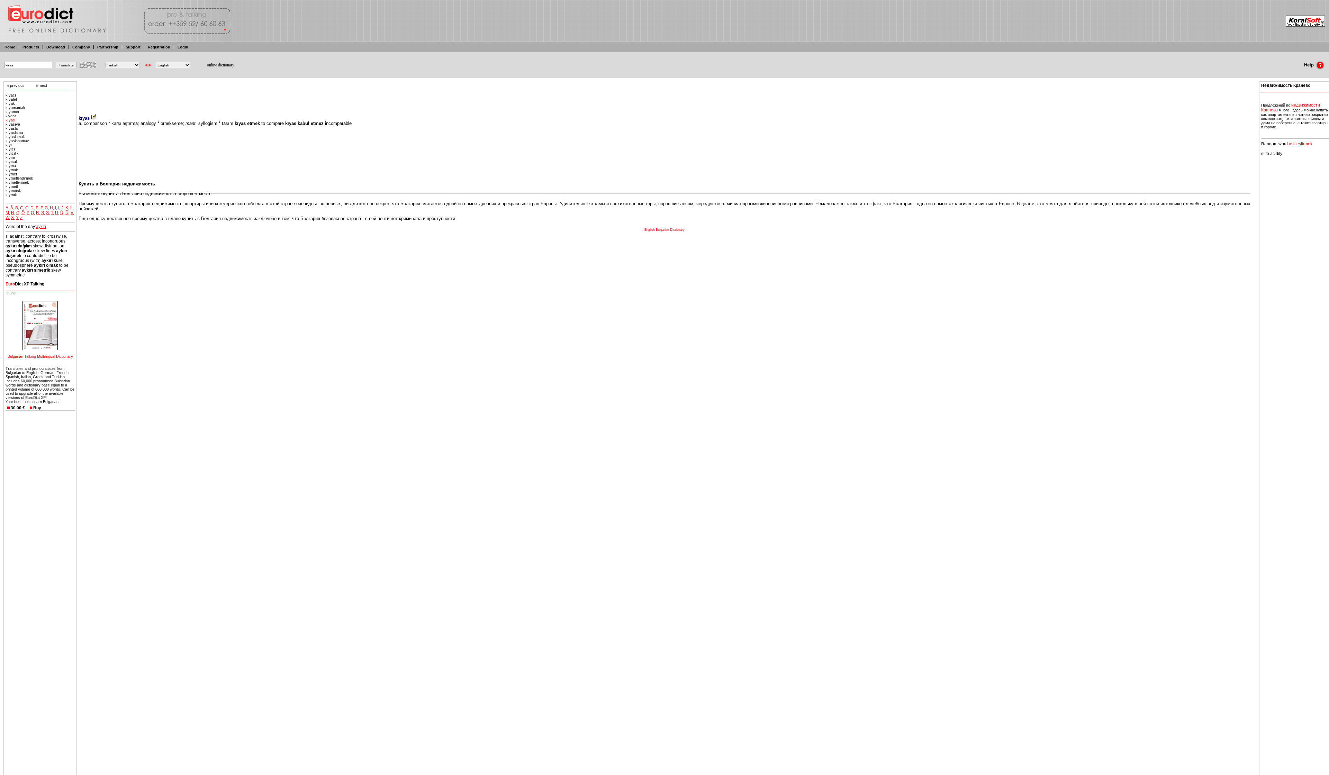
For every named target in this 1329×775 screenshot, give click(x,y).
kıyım (10, 157)
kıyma (11, 166)
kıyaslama (14, 132)
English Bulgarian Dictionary (664, 229)
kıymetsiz (14, 191)
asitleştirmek (1300, 144)
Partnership (107, 47)
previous (17, 85)
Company (81, 47)
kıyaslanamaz (17, 141)
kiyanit (11, 116)
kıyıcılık (12, 153)
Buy (37, 407)
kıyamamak (15, 108)
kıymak (12, 170)
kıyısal (11, 161)
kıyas (10, 120)
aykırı (41, 226)
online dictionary (220, 65)
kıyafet (11, 99)
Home (9, 47)
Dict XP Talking (25, 284)
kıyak (10, 103)
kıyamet (12, 112)
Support (133, 47)
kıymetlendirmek (19, 178)
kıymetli (12, 186)
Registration (159, 47)
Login (183, 47)
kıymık (11, 195)
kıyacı (11, 95)
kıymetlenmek (17, 182)
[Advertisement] (664, 93)
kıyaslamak (15, 137)
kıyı (9, 145)
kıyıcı (10, 149)
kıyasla (12, 128)
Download (55, 47)
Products (30, 47)
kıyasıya (13, 124)
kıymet (11, 174)
